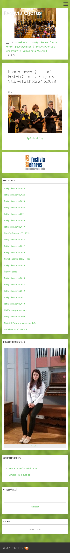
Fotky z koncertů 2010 (14, 303)
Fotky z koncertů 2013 (14, 284)
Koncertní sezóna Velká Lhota (23, 468)
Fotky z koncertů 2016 (14, 252)
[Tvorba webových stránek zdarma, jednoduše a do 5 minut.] (26, 548)
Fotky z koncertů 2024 (14, 194)
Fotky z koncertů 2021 (14, 214)
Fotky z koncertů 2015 (14, 265)
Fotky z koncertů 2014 (14, 278)
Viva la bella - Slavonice (19, 474)
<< (8, 529)
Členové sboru (10, 271)
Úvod (7, 42)
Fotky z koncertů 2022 (14, 207)
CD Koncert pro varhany (15, 310)
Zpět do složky (35, 138)
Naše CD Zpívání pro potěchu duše (20, 323)
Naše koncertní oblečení (15, 329)
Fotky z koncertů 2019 (14, 226)
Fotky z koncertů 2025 (14, 188)
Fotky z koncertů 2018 (14, 239)
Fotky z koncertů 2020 (14, 220)
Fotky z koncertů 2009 (14, 316)
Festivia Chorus (22, 12)
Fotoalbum (21, 42)
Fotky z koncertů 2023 (44, 42)
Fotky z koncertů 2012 (14, 291)
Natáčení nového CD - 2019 (16, 233)
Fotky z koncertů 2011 (14, 297)
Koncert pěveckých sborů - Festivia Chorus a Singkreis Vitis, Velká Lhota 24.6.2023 (30, 48)
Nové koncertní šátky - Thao (17, 259)
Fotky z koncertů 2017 (14, 246)
